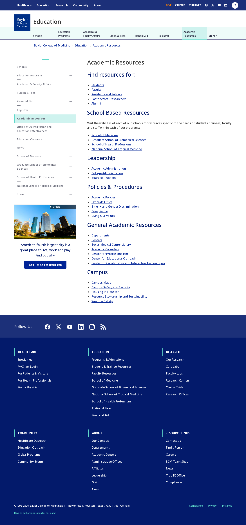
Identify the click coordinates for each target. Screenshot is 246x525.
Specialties (25, 360)
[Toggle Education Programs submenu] (70, 75)
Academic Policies (103, 197)
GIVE (168, 5)
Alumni (96, 103)
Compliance (99, 211)
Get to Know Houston (45, 264)
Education (43, 5)
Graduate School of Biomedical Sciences (118, 140)
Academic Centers (104, 455)
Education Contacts (29, 139)
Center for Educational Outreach (113, 258)
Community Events (31, 462)
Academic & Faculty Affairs (91, 33)
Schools (37, 35)
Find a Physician (28, 387)
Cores (20, 194)
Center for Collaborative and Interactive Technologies (128, 263)
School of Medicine (104, 135)
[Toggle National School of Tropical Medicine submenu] (70, 186)
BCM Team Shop (177, 462)
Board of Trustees (103, 178)
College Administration (107, 173)
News (20, 147)
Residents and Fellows (106, 94)
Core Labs (172, 367)
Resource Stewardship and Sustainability (119, 296)
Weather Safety (102, 301)
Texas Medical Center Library (111, 245)
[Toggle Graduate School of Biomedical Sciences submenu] (70, 166)
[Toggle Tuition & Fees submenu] (70, 92)
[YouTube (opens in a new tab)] (219, 5)
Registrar (163, 35)
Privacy (212, 505)
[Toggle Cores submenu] (70, 194)
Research (62, 5)
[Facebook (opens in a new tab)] (206, 5)
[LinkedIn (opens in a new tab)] (225, 5)
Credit (56, 206)
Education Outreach (31, 447)
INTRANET (195, 5)
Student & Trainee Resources (111, 367)
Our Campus (100, 441)
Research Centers (178, 380)
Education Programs (64, 33)
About (98, 5)
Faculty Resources (104, 373)
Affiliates (98, 468)
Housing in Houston (105, 292)
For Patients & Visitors (33, 373)
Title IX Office (175, 475)
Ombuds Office (101, 202)
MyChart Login (28, 367)
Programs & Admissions (108, 360)
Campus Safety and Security (110, 287)
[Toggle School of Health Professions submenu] (70, 177)
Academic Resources (190, 33)
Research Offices (177, 394)
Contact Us (173, 441)
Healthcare (24, 5)
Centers (96, 240)
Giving (96, 482)
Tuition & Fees (117, 35)
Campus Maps (101, 283)
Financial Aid (140, 35)
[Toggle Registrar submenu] (70, 110)
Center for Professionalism (109, 254)
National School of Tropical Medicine (116, 149)
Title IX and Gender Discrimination (115, 207)
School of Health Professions (111, 144)
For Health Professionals (34, 380)
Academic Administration (108, 168)
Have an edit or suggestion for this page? (35, 513)
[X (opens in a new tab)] (212, 5)
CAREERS (180, 5)
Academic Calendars (105, 249)
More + (213, 35)
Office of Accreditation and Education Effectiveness (34, 128)
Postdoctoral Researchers (108, 99)
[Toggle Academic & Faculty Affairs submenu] (70, 84)
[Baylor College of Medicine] (22, 22)
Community (80, 5)
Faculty (96, 90)
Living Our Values (103, 216)
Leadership (99, 475)
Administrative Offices (107, 462)
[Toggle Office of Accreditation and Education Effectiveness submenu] (70, 129)
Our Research (175, 360)
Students (97, 85)
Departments (100, 235)
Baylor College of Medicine (52, 45)
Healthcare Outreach (32, 441)
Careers (171, 455)
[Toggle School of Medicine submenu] (70, 156)
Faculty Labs (174, 373)
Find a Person (175, 447)
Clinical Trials (175, 387)
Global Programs (29, 455)
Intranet (227, 505)
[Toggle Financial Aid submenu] (70, 101)
